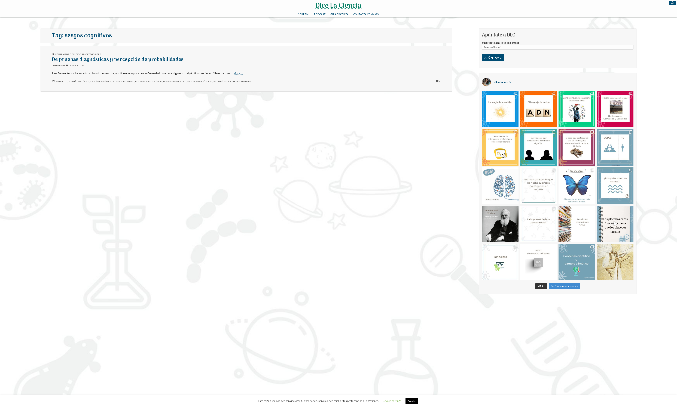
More (238, 73)
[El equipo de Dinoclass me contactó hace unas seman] (500, 262)
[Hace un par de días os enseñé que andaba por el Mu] (615, 262)
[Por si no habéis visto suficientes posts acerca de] (500, 147)
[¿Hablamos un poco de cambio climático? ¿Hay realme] (577, 262)
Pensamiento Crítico (68, 54)
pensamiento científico (148, 81)
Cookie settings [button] (392, 400)
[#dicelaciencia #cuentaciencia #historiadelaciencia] (538, 147)
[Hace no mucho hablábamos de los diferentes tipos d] (577, 224)
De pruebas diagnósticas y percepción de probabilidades (117, 60)
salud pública (221, 81)
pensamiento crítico (175, 81)
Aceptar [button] (412, 401)
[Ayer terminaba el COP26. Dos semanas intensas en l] (615, 147)
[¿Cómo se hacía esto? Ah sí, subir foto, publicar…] (577, 147)
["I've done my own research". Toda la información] (538, 185)
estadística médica (100, 81)
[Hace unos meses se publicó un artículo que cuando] (500, 185)
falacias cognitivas (123, 81)
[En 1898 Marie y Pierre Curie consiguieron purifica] (538, 262)
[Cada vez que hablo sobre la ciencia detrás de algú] (500, 109)
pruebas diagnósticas (199, 81)
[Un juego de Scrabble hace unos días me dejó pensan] (538, 109)
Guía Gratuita (339, 14)
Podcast (320, 14)
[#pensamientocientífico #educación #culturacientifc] (577, 109)
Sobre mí (303, 14)
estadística (83, 81)
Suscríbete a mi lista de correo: (500, 42)
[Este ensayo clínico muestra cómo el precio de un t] (615, 224)
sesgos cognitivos (240, 81)
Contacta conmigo (366, 14)
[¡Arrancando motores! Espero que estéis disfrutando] (538, 224)
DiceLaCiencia (76, 65)
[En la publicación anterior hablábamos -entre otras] (500, 224)
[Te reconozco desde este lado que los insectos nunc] (577, 185)
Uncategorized (91, 54)
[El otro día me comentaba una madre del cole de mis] (615, 185)
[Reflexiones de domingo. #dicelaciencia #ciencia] (615, 109)
